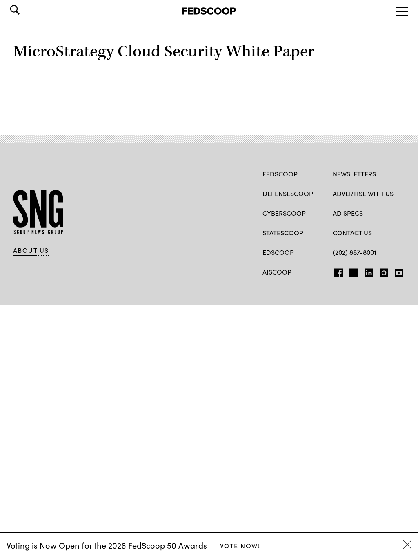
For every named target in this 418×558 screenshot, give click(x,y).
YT (397, 271)
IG (381, 271)
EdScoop (278, 252)
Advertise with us (363, 193)
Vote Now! (240, 545)
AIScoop (276, 272)
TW (352, 271)
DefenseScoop (287, 193)
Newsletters (354, 174)
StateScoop (282, 232)
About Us (31, 250)
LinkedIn (369, 271)
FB (336, 271)
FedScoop (280, 174)
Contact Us (352, 232)
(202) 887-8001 (354, 252)
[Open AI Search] (26, 10)
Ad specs (348, 213)
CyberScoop (284, 213)
